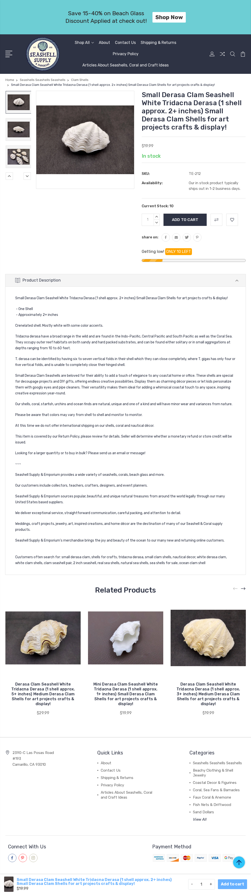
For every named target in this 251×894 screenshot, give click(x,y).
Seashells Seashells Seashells (217, 763)
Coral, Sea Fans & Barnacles (216, 790)
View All (200, 819)
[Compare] (222, 57)
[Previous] (9, 176)
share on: (150, 237)
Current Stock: (158, 206)
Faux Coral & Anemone (212, 797)
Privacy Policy (125, 54)
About (104, 42)
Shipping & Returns (158, 42)
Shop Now (169, 17)
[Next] (27, 176)
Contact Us (125, 42)
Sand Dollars (203, 812)
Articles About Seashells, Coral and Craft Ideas (125, 65)
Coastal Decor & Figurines (215, 782)
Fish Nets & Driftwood (212, 805)
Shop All (82, 42)
